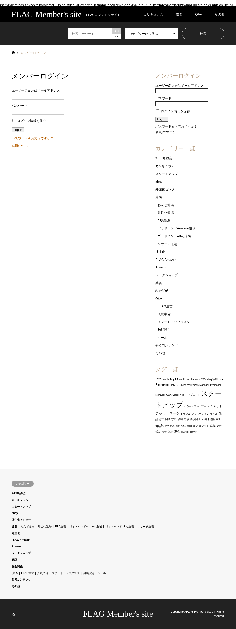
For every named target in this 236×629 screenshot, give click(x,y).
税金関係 (161, 291)
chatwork (195, 379)
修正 (161, 419)
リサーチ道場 (167, 244)
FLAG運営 (165, 306)
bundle (165, 379)
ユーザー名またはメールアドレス (36, 90)
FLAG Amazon (166, 259)
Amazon (161, 267)
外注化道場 (166, 213)
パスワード (20, 106)
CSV (203, 379)
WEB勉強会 (163, 158)
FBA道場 (164, 220)
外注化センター (166, 189)
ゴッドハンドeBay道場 (174, 236)
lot (184, 384)
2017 (158, 379)
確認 (159, 425)
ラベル (214, 413)
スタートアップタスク (174, 322)
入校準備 (164, 314)
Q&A (198, 14)
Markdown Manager (198, 384)
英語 (158, 283)
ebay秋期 (212, 379)
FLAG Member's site (118, 613)
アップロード (192, 394)
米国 (189, 426)
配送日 (185, 431)
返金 (177, 431)
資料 (164, 431)
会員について (21, 146)
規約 (158, 431)
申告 (218, 419)
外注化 (160, 252)
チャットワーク (167, 413)
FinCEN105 (176, 384)
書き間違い (196, 419)
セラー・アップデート (196, 406)
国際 (167, 419)
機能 (206, 419)
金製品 (193, 431)
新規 (186, 419)
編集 (213, 426)
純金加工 (204, 426)
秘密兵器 (170, 426)
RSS (13, 614)
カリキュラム (153, 14)
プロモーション (200, 413)
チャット (216, 406)
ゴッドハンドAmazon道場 (176, 228)
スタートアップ (166, 174)
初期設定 (164, 330)
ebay (158, 181)
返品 (170, 431)
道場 (179, 14)
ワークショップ (166, 275)
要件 (219, 426)
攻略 (180, 419)
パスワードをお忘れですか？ (32, 138)
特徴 (212, 419)
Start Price (178, 394)
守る (173, 419)
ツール (162, 337)
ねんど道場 (166, 205)
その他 (219, 14)
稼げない (181, 426)
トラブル (185, 413)
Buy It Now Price (179, 379)
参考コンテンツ (166, 345)
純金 (195, 426)
